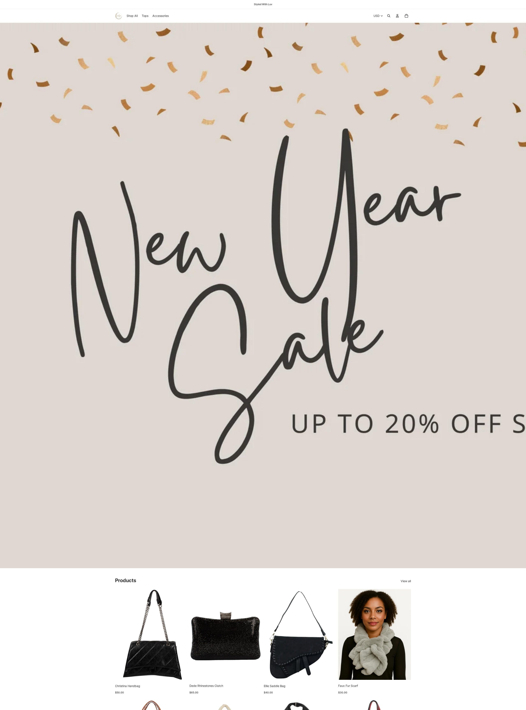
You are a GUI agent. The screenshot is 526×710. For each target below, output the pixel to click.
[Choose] (181, 673)
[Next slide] (405, 634)
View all (406, 581)
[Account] (397, 15)
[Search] (388, 15)
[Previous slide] (344, 634)
